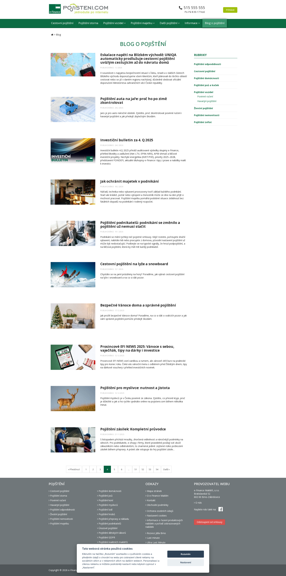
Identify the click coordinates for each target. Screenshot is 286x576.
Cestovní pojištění (62, 23)
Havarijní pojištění (206, 101)
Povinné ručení (205, 96)
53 (150, 469)
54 (157, 469)
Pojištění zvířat (203, 122)
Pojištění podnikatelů (109, 523)
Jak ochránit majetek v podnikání (129, 181)
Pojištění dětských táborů (112, 532)
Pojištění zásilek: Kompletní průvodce (133, 429)
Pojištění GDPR (106, 537)
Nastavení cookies (156, 515)
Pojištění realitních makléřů (113, 542)
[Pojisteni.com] (78, 8)
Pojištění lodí (105, 509)
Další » (166, 469)
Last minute (153, 537)
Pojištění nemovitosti (206, 115)
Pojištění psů (105, 495)
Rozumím (186, 554)
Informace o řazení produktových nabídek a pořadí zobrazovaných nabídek (164, 523)
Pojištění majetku (142, 23)
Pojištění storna (88, 23)
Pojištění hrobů (106, 514)
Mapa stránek (154, 491)
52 (143, 469)
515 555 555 (194, 7)
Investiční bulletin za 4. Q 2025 (126, 140)
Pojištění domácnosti (206, 78)
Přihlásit (230, 9)
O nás (198, 502)
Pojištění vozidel (113, 23)
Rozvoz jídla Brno (156, 533)
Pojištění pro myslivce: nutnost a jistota (135, 387)
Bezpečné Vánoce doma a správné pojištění (138, 305)
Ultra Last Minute (156, 542)
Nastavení (185, 562)
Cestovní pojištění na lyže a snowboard (134, 264)
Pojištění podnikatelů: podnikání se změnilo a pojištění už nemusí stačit (140, 224)
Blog (58, 34)
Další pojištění (169, 23)
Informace (191, 23)
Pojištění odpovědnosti (207, 64)
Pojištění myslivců (108, 505)
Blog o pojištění (214, 23)
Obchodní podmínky (157, 505)
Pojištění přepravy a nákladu (113, 518)
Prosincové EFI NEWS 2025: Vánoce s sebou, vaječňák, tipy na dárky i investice (137, 348)
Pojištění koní (105, 500)
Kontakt (150, 500)
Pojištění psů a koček (206, 85)
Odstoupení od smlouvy (209, 522)
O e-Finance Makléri (157, 495)
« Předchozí (74, 469)
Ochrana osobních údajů (159, 510)
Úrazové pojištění (107, 528)
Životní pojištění (203, 108)
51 (136, 469)
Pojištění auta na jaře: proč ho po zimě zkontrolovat (133, 100)
